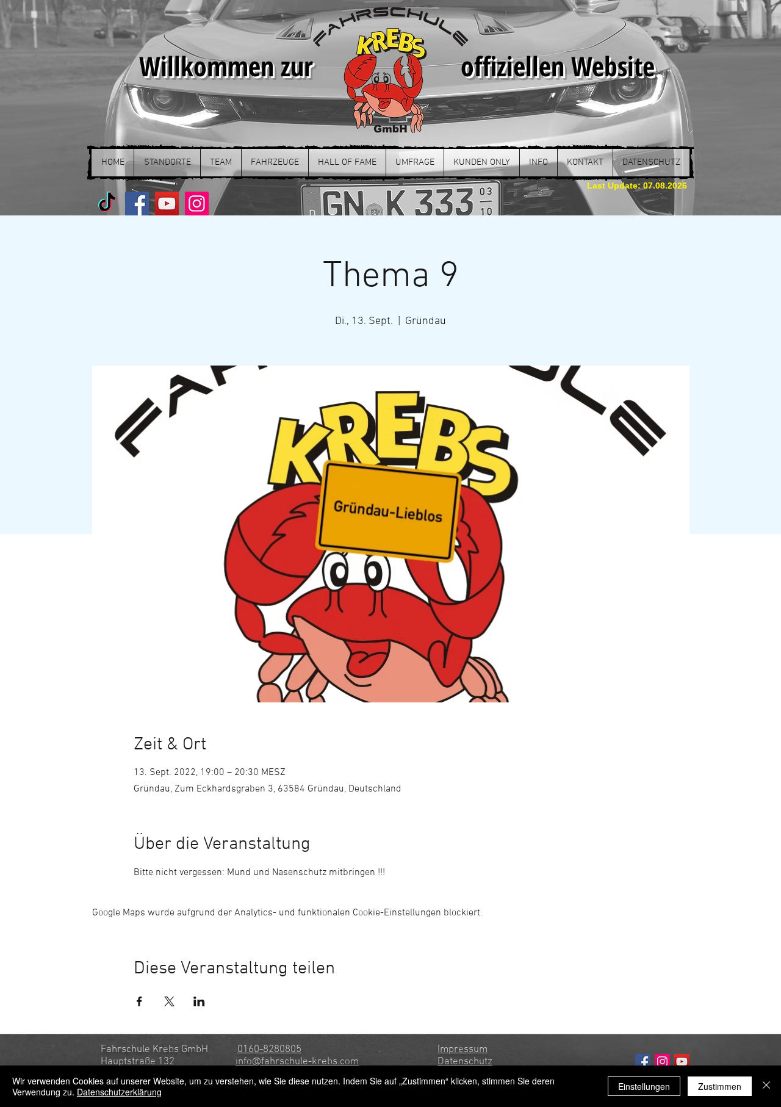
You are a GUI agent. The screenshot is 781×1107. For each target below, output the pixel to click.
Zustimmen (719, 1086)
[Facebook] (137, 203)
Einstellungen (644, 1086)
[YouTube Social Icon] (681, 1061)
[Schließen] (766, 1086)
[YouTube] (167, 203)
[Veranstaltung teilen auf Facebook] (139, 1001)
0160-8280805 (269, 1050)
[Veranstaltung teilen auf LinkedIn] (199, 1001)
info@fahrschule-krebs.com (297, 1062)
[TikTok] (107, 203)
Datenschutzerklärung (119, 1092)
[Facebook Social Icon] (642, 1061)
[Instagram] (197, 203)
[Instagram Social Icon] (662, 1061)
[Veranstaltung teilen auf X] (169, 1001)
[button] (167, 162)
